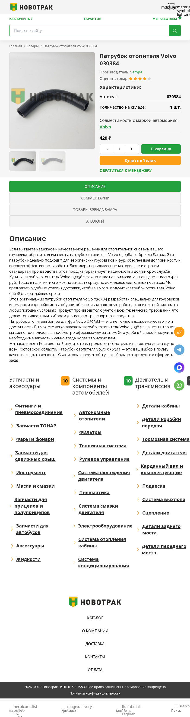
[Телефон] (179, 332)
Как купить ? (20, 18)
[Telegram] (179, 349)
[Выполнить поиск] (175, 30)
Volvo (105, 127)
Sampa (136, 72)
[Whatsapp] (179, 385)
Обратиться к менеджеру (126, 170)
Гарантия (92, 18)
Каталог (95, 617)
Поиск (176, 708)
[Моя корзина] (171, 7)
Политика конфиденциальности (95, 693)
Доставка (95, 643)
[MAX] (179, 367)
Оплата (95, 669)
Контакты (95, 656)
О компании (95, 630)
